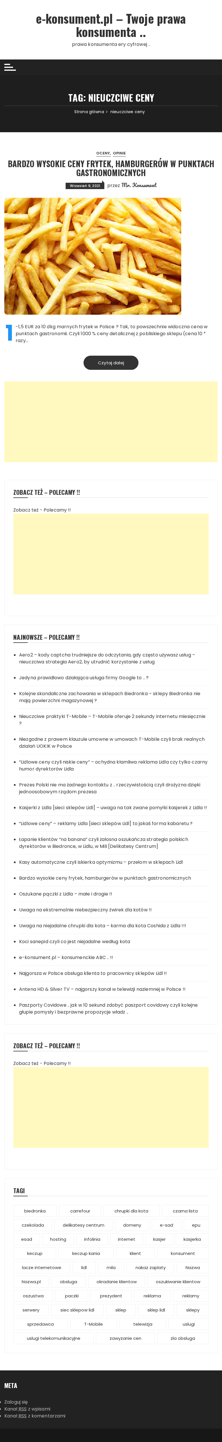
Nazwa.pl (31, 1282)
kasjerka (192, 1239)
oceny (103, 153)
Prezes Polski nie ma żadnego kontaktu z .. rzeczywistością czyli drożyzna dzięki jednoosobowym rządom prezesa (109, 788)
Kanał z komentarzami (35, 1416)
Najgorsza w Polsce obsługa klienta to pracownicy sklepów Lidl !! (93, 973)
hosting (58, 1239)
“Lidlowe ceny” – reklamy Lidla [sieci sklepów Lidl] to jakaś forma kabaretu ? (106, 823)
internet (126, 1239)
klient (135, 1253)
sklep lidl (156, 1310)
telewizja (142, 1324)
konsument (183, 1253)
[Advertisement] (111, 421)
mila (111, 1267)
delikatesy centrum (83, 1225)
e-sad (166, 1225)
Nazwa (193, 1267)
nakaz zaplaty (151, 1267)
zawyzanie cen (125, 1338)
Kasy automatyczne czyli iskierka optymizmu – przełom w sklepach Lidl (101, 862)
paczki (72, 1296)
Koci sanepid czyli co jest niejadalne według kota (74, 941)
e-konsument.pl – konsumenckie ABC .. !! (66, 957)
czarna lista (185, 1211)
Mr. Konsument (138, 185)
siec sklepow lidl (77, 1310)
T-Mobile (93, 1324)
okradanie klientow (117, 1282)
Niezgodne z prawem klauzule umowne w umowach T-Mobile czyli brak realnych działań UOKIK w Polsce (112, 742)
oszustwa (33, 1296)
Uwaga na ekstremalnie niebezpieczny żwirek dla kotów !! (85, 909)
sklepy (192, 1310)
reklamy (190, 1296)
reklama (152, 1296)
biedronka (35, 1211)
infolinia (92, 1239)
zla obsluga (183, 1338)
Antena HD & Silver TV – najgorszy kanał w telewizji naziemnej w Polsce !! (102, 989)
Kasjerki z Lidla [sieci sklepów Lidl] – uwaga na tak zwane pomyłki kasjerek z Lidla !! (113, 807)
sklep (120, 1310)
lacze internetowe (41, 1267)
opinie (119, 153)
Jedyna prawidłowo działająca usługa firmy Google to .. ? (84, 677)
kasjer (159, 1239)
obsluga (68, 1282)
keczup (34, 1253)
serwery (31, 1310)
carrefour (80, 1211)
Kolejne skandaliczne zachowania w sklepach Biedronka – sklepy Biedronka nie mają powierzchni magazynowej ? (109, 697)
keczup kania (86, 1253)
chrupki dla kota (131, 1211)
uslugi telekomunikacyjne (53, 1338)
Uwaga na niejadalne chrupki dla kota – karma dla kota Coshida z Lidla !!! (102, 925)
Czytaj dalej (111, 363)
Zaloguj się (16, 1402)
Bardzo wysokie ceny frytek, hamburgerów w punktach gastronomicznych (111, 168)
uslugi (189, 1324)
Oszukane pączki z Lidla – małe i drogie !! (65, 894)
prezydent (111, 1296)
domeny (132, 1225)
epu (196, 1225)
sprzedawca (40, 1324)
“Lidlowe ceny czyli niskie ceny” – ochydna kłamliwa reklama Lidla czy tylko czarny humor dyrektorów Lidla (113, 765)
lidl (84, 1267)
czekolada (33, 1225)
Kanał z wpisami (27, 1409)
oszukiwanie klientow (178, 1282)
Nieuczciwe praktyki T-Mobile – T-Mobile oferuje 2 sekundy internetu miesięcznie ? (112, 720)
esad (26, 1239)
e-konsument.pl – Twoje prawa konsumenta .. (111, 24)
